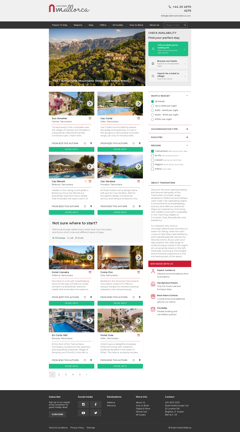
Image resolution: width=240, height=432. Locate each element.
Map (91, 25)
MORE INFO (71, 149)
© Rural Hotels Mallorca (180, 427)
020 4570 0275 (172, 402)
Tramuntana (66, 121)
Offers (103, 25)
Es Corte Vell (60, 335)
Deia (102, 275)
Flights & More (143, 408)
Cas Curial (106, 118)
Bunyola (56, 338)
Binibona (56, 184)
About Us (154, 25)
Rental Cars (141, 411)
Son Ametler (59, 118)
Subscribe (57, 414)
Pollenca (56, 275)
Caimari (55, 121)
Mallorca (111, 402)
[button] (168, 76)
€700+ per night (163, 119)
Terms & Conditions (58, 427)
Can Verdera (107, 181)
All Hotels (160, 101)
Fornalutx (104, 184)
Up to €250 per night (166, 106)
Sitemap (91, 427)
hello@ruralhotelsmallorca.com (176, 16)
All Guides (118, 25)
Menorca (111, 405)
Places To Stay (59, 25)
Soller (103, 121)
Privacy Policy (77, 427)
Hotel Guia (106, 335)
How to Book (136, 25)
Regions (78, 25)
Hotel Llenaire (60, 272)
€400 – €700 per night (166, 114)
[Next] (90, 104)
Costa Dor (106, 272)
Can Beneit (58, 181)
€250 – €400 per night (166, 110)
